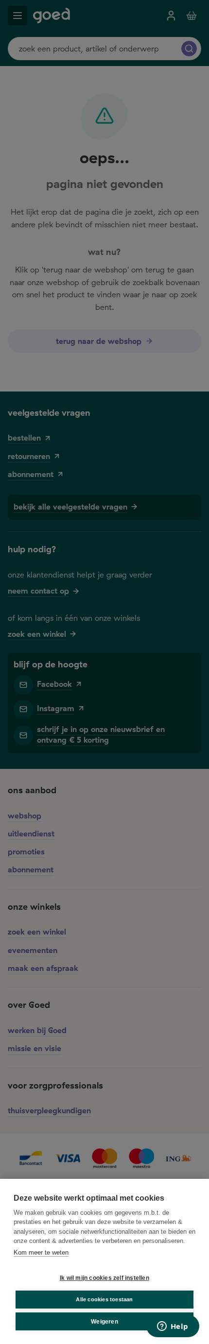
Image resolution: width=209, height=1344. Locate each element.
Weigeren (104, 1321)
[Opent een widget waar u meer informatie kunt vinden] (172, 1327)
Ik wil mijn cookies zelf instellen (104, 1278)
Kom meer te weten (41, 1252)
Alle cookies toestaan (104, 1299)
